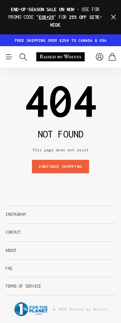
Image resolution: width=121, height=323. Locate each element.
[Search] (23, 57)
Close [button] (113, 17)
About (10, 250)
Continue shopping (60, 166)
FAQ (8, 268)
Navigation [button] (9, 57)
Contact (13, 232)
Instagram (15, 214)
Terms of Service (23, 286)
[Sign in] (99, 57)
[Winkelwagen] (112, 57)
